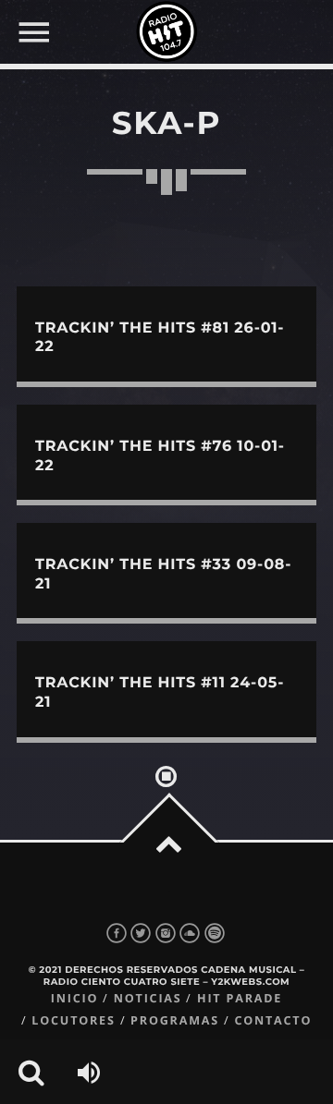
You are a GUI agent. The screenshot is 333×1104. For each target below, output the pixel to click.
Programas (174, 1020)
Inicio (75, 998)
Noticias (148, 998)
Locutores (73, 1020)
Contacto (273, 1020)
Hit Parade (239, 998)
